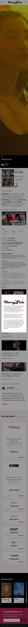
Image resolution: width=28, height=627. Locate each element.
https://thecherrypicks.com (15, 322)
